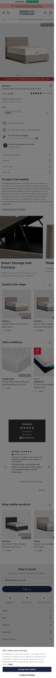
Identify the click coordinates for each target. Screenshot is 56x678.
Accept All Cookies (27, 669)
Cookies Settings (27, 675)
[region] (27, 662)
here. (10, 664)
